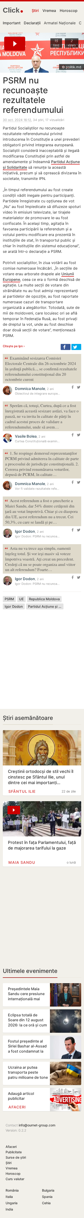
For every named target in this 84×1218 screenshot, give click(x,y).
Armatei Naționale (60, 23)
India (9, 1209)
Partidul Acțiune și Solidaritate (45, 606)
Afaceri (17, 1107)
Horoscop (68, 10)
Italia (9, 1197)
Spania (47, 1197)
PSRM (9, 599)
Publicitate (14, 1152)
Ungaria (12, 1203)
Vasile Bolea (26, 436)
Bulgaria (48, 1190)
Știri (35, 10)
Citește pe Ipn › (14, 346)
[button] (65, 347)
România (12, 1190)
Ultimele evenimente (30, 971)
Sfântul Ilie (22, 791)
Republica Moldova (44, 599)
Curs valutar (15, 1179)
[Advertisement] (42, 656)
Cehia (46, 1203)
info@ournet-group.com (37, 1125)
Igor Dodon (25, 531)
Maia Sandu (21, 862)
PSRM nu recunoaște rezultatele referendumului (33, 95)
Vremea (49, 10)
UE (21, 599)
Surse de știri (16, 1157)
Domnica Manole (30, 388)
